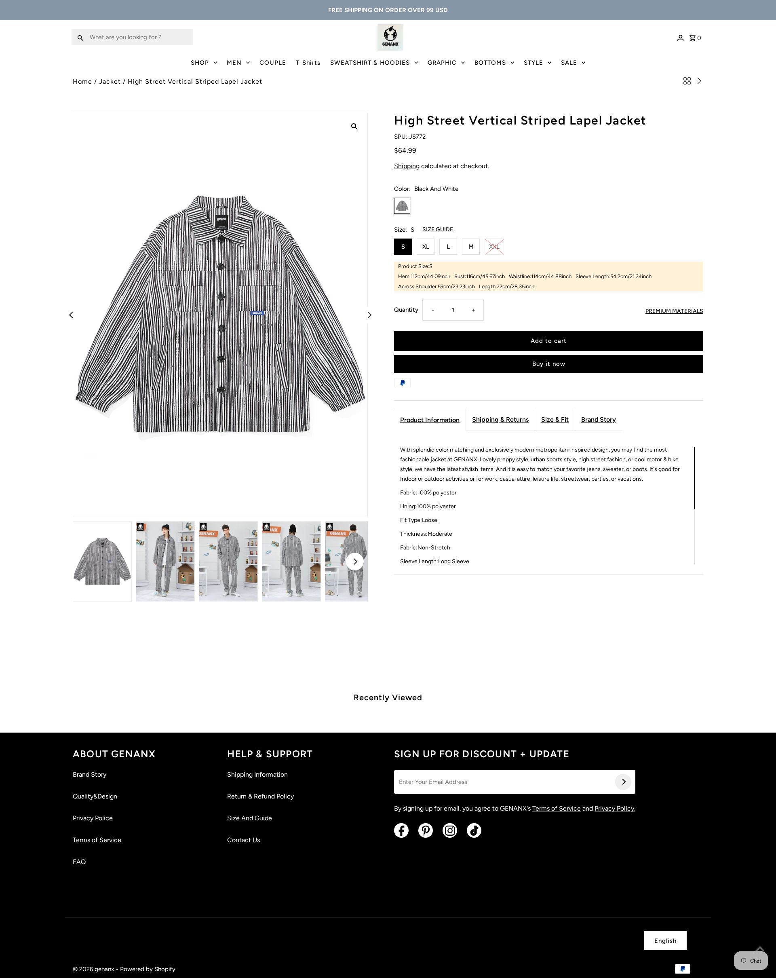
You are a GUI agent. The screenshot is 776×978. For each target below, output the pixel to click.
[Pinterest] (425, 830)
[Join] (623, 782)
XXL (494, 246)
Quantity (406, 309)
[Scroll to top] (760, 950)
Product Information (430, 420)
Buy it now (548, 364)
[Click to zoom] (354, 126)
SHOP (200, 62)
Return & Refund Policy (260, 796)
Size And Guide (249, 818)
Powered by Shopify (147, 969)
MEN (234, 62)
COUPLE (272, 62)
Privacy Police (93, 818)
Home (82, 81)
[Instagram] (450, 830)
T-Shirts (308, 62)
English (665, 940)
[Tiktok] (474, 830)
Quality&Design (95, 796)
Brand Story (598, 419)
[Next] (369, 315)
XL (425, 246)
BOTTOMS (490, 62)
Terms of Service (97, 840)
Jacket (110, 81)
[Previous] (71, 315)
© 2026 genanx (94, 969)
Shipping (407, 166)
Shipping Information (257, 774)
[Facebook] (401, 830)
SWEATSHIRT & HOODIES (370, 62)
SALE (569, 62)
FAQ (79, 862)
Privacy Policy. (615, 808)
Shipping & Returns (500, 419)
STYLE (533, 62)
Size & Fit (555, 419)
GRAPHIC (442, 62)
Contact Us (243, 840)
